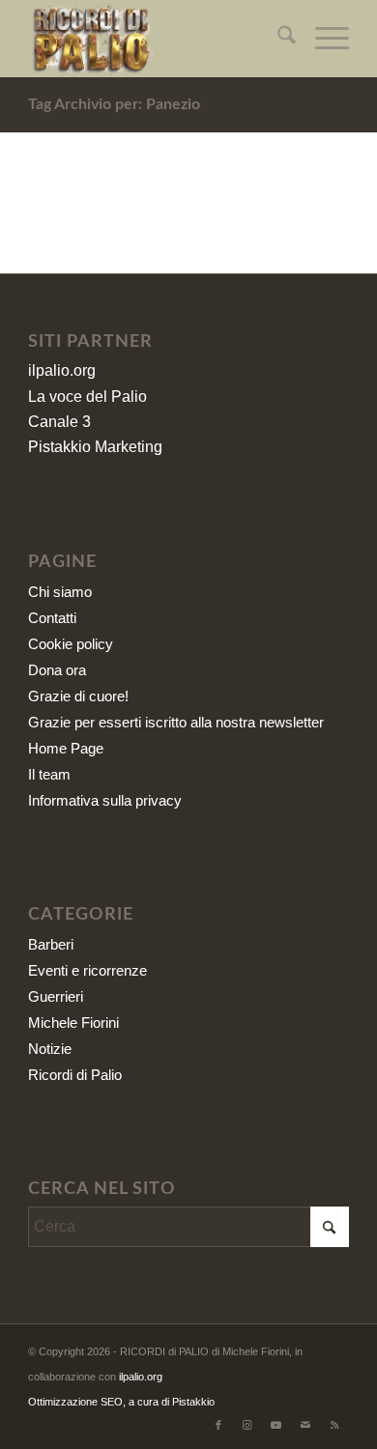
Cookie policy (70, 644)
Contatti (52, 618)
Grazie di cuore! (78, 696)
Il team (49, 774)
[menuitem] (277, 38)
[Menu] (322, 38)
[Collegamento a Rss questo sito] (334, 1424)
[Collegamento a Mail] (305, 1424)
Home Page (65, 748)
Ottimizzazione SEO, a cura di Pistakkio (121, 1401)
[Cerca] (277, 38)
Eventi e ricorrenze (87, 970)
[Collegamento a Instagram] (247, 1424)
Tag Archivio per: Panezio (114, 104)
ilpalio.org (62, 370)
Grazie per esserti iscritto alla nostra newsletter (176, 722)
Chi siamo (60, 591)
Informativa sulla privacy (105, 800)
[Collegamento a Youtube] (276, 1424)
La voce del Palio (87, 396)
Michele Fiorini (73, 1022)
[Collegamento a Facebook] (218, 1424)
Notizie (50, 1048)
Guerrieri (55, 996)
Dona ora (57, 670)
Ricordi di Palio (75, 1074)
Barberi (50, 944)
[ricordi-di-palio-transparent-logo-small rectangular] (156, 38)
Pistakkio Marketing (95, 447)
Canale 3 (59, 421)
